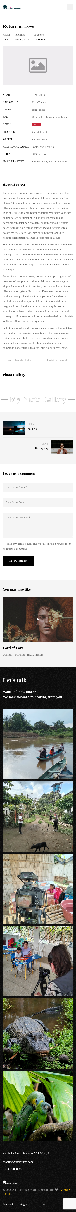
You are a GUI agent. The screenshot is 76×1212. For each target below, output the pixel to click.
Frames (20, 654)
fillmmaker (38, 117)
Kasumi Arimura (58, 161)
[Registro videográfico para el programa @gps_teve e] (38, 1033)
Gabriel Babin (40, 132)
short (42, 109)
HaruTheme (40, 39)
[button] (70, 7)
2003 (42, 95)
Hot (36, 124)
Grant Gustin (39, 139)
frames (50, 117)
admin (6, 39)
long (34, 109)
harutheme (61, 117)
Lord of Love (13, 648)
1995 (35, 95)
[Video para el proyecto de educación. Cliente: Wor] (38, 744)
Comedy (8, 654)
